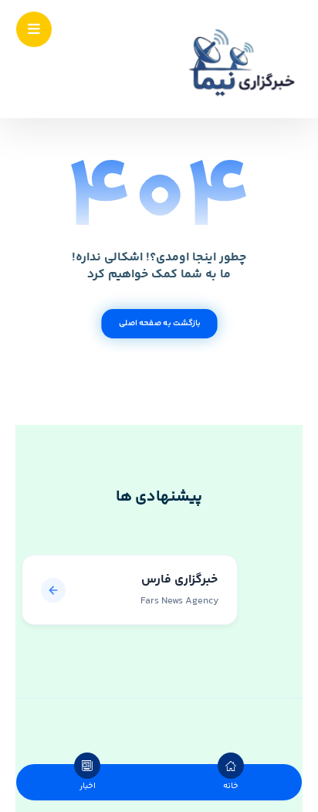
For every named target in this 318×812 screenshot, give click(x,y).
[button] (34, 29)
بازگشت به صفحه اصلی (158, 323)
